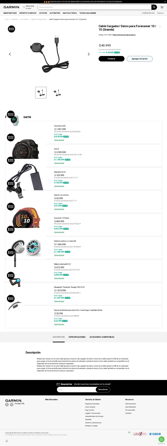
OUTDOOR (43, 13)
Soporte (160, 13)
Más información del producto (124, 35)
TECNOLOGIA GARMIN (87, 13)
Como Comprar (90, 407)
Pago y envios (89, 410)
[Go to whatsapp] (161, 439)
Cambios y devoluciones (93, 423)
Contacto (128, 413)
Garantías (88, 419)
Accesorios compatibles (102, 337)
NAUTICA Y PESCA (70, 13)
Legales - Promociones (92, 413)
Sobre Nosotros (130, 404)
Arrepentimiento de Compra (94, 416)
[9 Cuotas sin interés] (11, 29)
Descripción (59, 337)
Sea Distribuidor (130, 407)
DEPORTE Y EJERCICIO (27, 13)
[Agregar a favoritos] (160, 27)
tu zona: (28, 8)
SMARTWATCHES (10, 13)
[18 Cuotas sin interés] (10, 114)
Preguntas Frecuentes (92, 404)
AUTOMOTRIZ (55, 13)
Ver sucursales (130, 410)
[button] (9, 54)
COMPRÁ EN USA (148, 13)
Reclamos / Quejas (91, 426)
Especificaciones (77, 337)
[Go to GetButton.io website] (161, 443)
